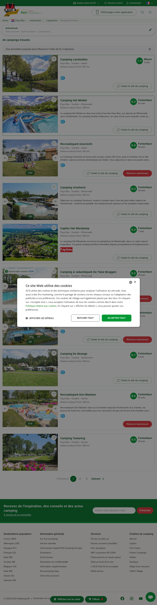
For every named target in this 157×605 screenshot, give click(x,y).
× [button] (135, 282)
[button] (40, 318)
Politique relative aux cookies (41, 305)
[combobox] (130, 282)
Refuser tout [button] (85, 318)
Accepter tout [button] (117, 318)
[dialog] (78, 302)
